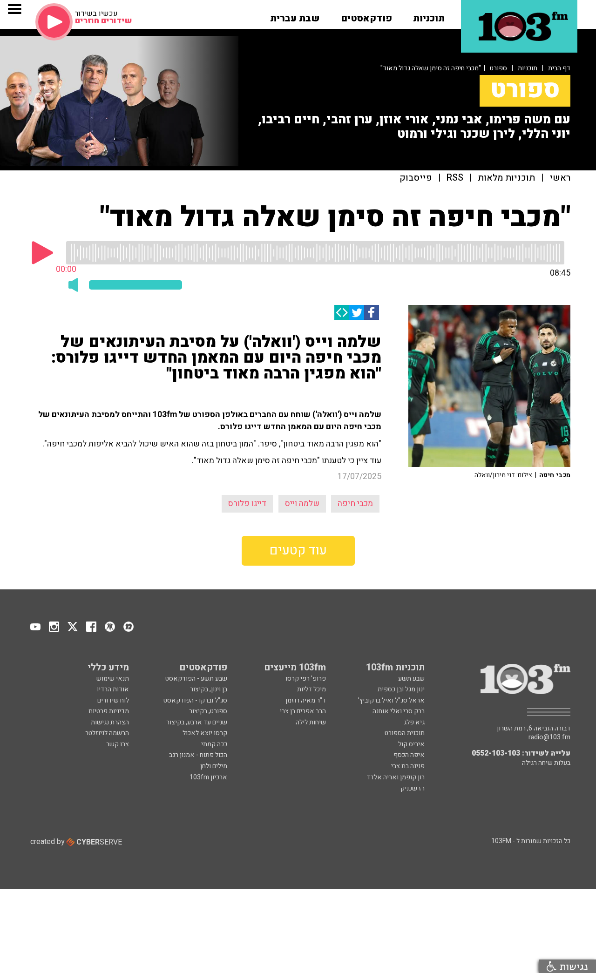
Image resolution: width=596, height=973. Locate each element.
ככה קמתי (214, 744)
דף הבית (559, 68)
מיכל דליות (311, 689)
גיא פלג (414, 722)
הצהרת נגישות (110, 722)
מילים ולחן (213, 766)
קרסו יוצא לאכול (205, 733)
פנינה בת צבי (408, 766)
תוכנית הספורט (405, 733)
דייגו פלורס (247, 503)
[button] (429, 15)
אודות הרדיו (113, 689)
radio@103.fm (549, 737)
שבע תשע (411, 678)
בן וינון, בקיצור (208, 689)
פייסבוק (416, 178)
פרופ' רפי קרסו (305, 678)
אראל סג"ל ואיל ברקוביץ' (391, 700)
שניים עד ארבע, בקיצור (196, 722)
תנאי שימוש (112, 678)
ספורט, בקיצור (208, 711)
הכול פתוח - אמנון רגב (198, 754)
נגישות (572, 966)
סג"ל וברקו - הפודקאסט (195, 700)
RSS (455, 178)
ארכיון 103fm (208, 777)
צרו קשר (117, 744)
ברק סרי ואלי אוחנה (398, 711)
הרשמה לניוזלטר (107, 733)
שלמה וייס (302, 503)
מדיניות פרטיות (108, 711)
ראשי (559, 178)
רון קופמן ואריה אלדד (395, 777)
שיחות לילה (311, 722)
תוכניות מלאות (506, 178)
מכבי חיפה (355, 503)
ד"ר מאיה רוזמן (305, 700)
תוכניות (527, 68)
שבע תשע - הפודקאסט (196, 678)
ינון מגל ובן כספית (401, 689)
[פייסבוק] (371, 312)
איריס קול (411, 744)
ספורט (498, 68)
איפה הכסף (409, 754)
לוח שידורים (113, 700)
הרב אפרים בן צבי (303, 711)
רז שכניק (412, 788)
